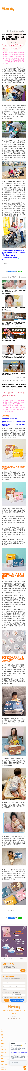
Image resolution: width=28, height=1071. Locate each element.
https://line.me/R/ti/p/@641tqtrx (18, 1052)
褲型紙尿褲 (5, 395)
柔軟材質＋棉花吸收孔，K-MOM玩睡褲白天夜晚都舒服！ (13, 422)
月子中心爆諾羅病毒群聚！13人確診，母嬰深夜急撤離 (7, 323)
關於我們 (5, 1011)
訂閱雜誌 (17, 1011)
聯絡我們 (14, 1013)
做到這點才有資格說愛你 (8, 340)
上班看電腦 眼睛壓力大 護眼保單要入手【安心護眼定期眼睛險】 (7, 356)
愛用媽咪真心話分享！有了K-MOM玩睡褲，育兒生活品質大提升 (13, 425)
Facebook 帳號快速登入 (17, 1000)
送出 (23, 970)
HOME (4, 31)
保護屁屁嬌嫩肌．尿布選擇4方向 (9, 418)
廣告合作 (22, 1011)
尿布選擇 (20, 392)
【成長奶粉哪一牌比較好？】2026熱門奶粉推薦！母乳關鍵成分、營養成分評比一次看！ (19, 356)
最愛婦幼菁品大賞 (6, 48)
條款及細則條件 (13, 997)
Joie (5, 45)
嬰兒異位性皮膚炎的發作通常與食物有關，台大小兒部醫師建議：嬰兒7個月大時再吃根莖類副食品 (13, 252)
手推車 (20, 45)
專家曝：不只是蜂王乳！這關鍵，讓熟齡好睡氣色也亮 (13, 308)
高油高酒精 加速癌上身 (8, 256)
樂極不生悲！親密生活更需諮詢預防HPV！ (19, 323)
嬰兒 (8, 31)
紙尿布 (12, 392)
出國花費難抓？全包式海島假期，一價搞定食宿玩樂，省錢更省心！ (13, 374)
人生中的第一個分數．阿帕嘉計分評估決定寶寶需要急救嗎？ (7, 292)
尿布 (5, 392)
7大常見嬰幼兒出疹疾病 (20, 291)
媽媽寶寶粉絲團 (12, 271)
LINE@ (19, 271)
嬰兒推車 (13, 45)
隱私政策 (19, 997)
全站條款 (11, 1011)
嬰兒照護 (12, 31)
